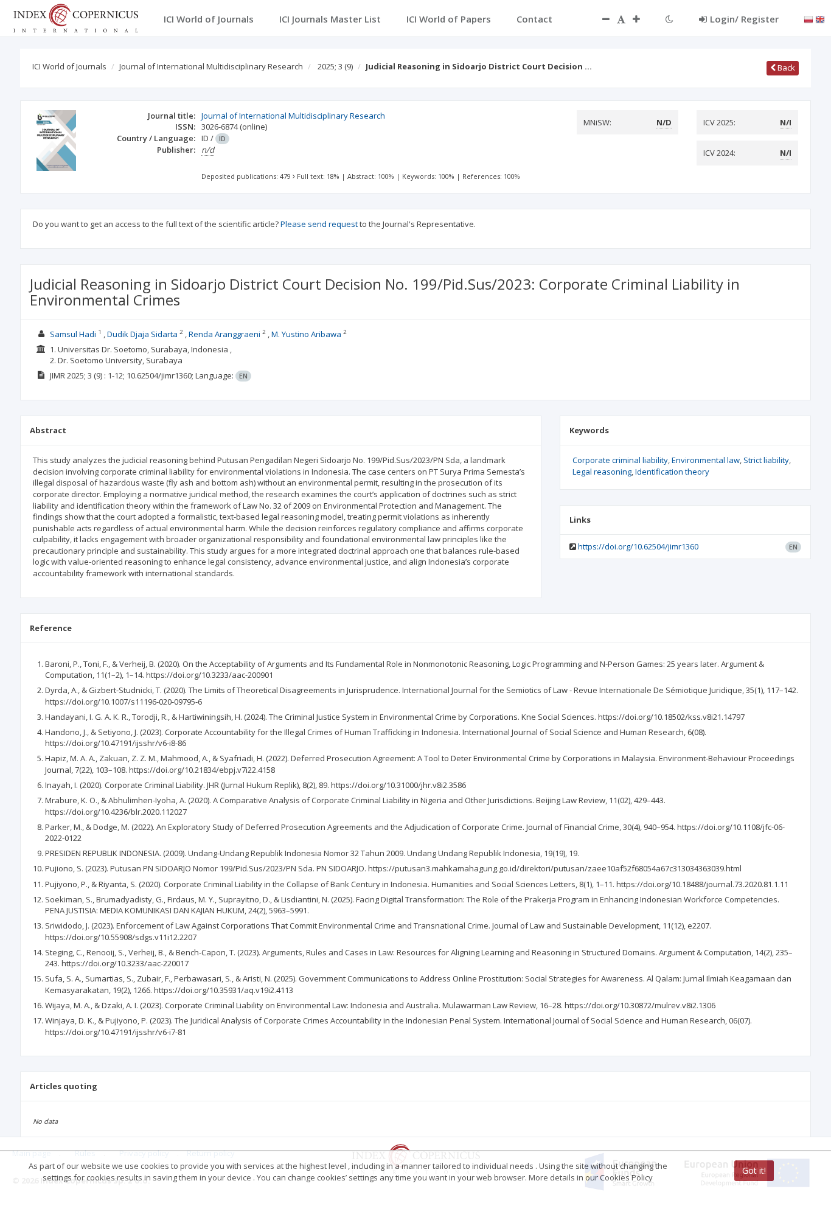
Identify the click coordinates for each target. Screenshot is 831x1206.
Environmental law (706, 460)
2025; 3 (335, 66)
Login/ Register (744, 19)
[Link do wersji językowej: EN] (820, 18)
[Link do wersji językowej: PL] (808, 18)
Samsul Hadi (74, 334)
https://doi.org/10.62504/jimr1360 (638, 546)
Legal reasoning (601, 471)
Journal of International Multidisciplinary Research (211, 66)
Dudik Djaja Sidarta (143, 334)
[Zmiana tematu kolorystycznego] (669, 19)
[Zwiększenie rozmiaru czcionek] (642, 19)
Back (785, 67)
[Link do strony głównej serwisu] (75, 17)
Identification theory (672, 471)
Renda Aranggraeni (225, 334)
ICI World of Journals (69, 66)
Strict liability (766, 460)
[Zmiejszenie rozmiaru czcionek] (599, 19)
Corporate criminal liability (620, 460)
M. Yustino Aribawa (307, 334)
